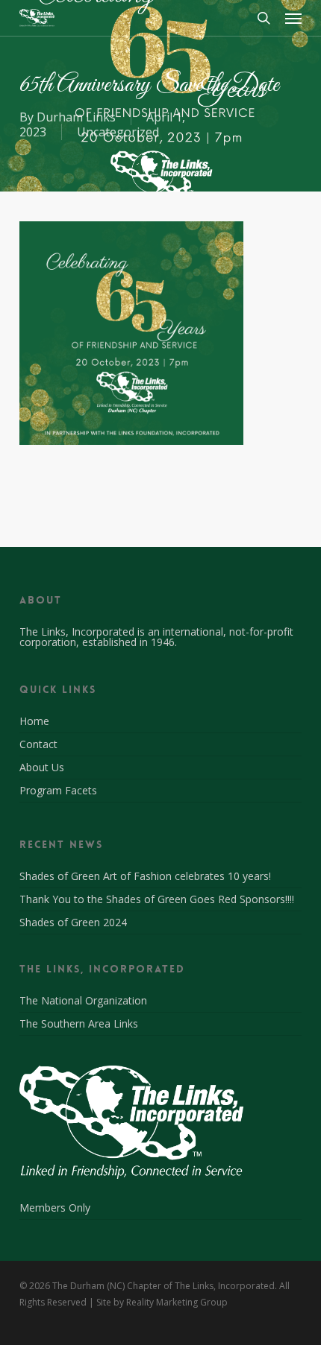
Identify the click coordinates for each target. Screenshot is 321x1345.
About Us (41, 767)
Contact (38, 744)
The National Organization (83, 1001)
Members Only (54, 1209)
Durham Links (76, 117)
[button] (293, 17)
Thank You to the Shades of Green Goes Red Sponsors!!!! (156, 899)
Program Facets (58, 790)
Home (34, 722)
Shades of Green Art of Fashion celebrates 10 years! (145, 876)
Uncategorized (118, 132)
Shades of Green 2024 (73, 922)
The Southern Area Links (78, 1023)
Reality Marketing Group (177, 1302)
